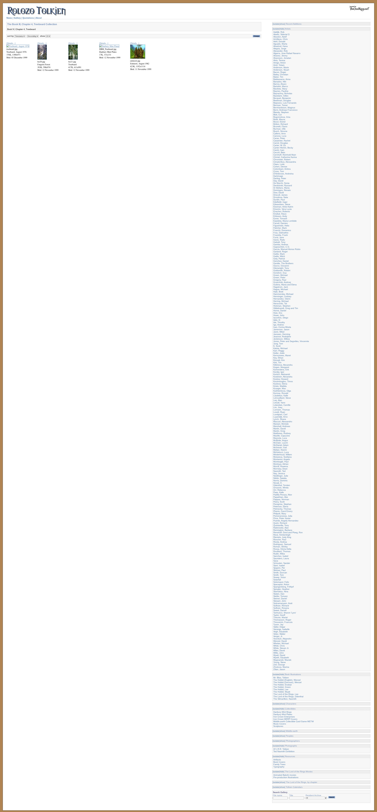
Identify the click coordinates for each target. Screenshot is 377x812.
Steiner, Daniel (280, 598)
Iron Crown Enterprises (284, 717)
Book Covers (279, 762)
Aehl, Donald (279, 41)
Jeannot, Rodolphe (282, 336)
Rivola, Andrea (280, 542)
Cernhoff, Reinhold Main (284, 155)
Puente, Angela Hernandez (285, 520)
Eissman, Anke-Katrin (283, 207)
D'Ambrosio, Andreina (283, 173)
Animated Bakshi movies (284, 775)
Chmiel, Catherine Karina (285, 157)
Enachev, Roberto (281, 211)
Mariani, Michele (281, 424)
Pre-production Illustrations (285, 777)
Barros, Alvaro (279, 84)
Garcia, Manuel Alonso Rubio (286, 249)
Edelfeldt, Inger (280, 202)
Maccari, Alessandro (282, 421)
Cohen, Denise (280, 166)
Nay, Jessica (279, 473)
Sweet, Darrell (279, 610)
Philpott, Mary (279, 513)
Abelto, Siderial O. (281, 34)
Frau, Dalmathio (280, 232)
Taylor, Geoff (279, 615)
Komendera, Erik (281, 369)
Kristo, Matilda (280, 386)
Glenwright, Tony (281, 268)
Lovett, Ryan (279, 412)
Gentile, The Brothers (283, 263)
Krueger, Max (279, 388)
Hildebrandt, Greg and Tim (285, 308)
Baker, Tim (278, 77)
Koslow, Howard (280, 379)
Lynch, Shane (279, 419)
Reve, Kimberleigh (281, 535)
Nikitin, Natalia (280, 478)
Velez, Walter (279, 634)
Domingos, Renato (282, 190)
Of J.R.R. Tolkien (281, 749)
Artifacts (277, 759)
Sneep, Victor (279, 577)
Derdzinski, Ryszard (282, 185)
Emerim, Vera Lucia (282, 209)
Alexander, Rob (280, 51)
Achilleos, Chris (280, 39)
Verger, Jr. (278, 636)
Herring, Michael (281, 301)
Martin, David (279, 428)
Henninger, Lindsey (282, 296)
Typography (278, 767)
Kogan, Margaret (281, 367)
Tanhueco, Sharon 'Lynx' (284, 613)
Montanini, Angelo (281, 459)
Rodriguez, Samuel (282, 544)
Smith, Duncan (280, 572)
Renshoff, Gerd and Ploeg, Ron (288, 532)
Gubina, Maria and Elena (285, 284)
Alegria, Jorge (279, 48)
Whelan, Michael (281, 643)
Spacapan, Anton (281, 584)
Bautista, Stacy (280, 88)
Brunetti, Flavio (280, 126)
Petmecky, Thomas (282, 509)
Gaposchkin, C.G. (281, 247)
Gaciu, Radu (279, 240)
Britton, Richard (280, 124)
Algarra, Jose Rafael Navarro (286, 53)
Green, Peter (279, 277)
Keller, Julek (279, 353)
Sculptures (278, 726)
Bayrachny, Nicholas (282, 93)
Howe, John (278, 315)
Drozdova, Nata (280, 197)
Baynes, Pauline (280, 91)
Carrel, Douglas (280, 143)
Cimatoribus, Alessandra (284, 162)
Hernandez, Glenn (281, 299)
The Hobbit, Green (282, 687)
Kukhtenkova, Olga (282, 391)
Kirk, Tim (277, 362)
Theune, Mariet (280, 617)
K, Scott (277, 346)
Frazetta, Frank (280, 235)
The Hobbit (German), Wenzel (287, 682)
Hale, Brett (278, 291)
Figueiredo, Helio (281, 225)
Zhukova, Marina (281, 667)
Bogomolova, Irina (281, 117)
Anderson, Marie (281, 67)
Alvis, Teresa (279, 60)
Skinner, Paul (279, 570)
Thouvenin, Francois (282, 622)
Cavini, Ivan (278, 150)
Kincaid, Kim (279, 360)
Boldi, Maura (279, 119)
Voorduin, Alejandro (282, 638)
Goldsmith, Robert (281, 270)
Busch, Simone (280, 131)
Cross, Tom (278, 171)
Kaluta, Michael (280, 348)
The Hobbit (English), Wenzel (287, 680)
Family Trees (279, 764)
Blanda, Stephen (281, 112)
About (38, 18)
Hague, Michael (280, 289)
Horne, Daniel (279, 310)
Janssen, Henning (281, 334)
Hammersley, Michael (283, 294)
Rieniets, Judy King (282, 537)
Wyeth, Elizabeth (281, 657)
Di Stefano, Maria (281, 188)
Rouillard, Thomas (281, 551)
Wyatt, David (279, 655)
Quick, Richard (280, 523)
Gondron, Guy (280, 273)
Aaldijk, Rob (278, 32)
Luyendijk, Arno (280, 417)
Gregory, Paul (279, 280)
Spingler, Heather (281, 589)
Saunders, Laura (281, 558)
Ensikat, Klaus (279, 214)
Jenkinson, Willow (281, 339)
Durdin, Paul (279, 199)
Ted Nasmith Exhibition (284, 751)
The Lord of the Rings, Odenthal (288, 696)
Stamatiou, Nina (280, 591)
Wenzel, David (280, 641)
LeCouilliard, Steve (282, 398)
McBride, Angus (280, 440)
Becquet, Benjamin (282, 98)
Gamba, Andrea (280, 244)
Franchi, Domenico (282, 230)
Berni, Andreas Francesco (285, 110)
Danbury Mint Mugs (282, 712)
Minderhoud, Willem (282, 454)
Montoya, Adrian (280, 464)
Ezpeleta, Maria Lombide (285, 221)
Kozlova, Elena (280, 384)
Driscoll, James (280, 195)
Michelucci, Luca (281, 452)
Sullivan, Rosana (281, 608)
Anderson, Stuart (281, 70)
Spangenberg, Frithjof (283, 587)
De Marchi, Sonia (281, 183)
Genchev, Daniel (281, 261)
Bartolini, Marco (280, 86)
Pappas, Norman (281, 499)
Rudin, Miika (279, 553)
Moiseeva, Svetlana (282, 457)
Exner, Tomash (280, 218)
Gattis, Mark (279, 254)
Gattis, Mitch (279, 256)
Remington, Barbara (282, 530)
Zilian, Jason (279, 669)
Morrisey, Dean (280, 469)
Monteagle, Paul (280, 461)
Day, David (278, 181)
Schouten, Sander (281, 563)
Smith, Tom (278, 575)
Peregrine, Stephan (282, 504)
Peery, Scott (279, 502)
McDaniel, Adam (280, 445)
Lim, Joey (277, 407)
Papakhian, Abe (280, 497)
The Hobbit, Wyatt (281, 692)
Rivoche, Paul (279, 539)
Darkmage (278, 176)
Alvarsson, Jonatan (282, 58)
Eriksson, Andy (280, 216)
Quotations (28, 18)
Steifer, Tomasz (280, 596)
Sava (275, 561)
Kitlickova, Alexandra (282, 365)
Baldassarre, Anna (281, 79)
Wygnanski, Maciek (282, 660)
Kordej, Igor (278, 372)
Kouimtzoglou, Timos (283, 381)
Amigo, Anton (279, 63)
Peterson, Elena (280, 506)
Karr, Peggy (278, 350)
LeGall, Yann (279, 402)
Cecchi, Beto (279, 152)
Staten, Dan (278, 594)
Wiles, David (279, 650)
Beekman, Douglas (282, 100)
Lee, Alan (277, 400)
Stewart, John (279, 601)
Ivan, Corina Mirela (282, 327)
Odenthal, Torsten (281, 485)
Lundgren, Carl (280, 414)
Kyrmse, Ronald (280, 393)
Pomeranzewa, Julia (282, 516)
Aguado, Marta (280, 44)
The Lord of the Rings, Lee (285, 694)
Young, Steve (279, 662)
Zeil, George (279, 664)
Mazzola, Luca (280, 438)
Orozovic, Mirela (280, 487)
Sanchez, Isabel (280, 556)
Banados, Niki (279, 81)
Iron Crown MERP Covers (285, 719)
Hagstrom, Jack (280, 287)
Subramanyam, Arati (282, 603)
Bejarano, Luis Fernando (284, 103)
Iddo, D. (277, 320)
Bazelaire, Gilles (280, 96)
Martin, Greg (279, 431)
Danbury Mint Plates (282, 714)
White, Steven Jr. (281, 648)
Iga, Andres (278, 325)
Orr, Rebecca (279, 490)
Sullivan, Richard (281, 605)
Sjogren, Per (279, 568)
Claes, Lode (279, 164)
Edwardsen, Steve (281, 204)
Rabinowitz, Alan (281, 528)
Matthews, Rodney (282, 433)
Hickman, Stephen (281, 306)
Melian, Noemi (280, 450)
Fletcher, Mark (280, 228)
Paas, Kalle (278, 492)
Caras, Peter (279, 138)
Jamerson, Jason (281, 329)
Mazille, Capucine (281, 435)
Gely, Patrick (279, 258)
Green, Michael (280, 275)
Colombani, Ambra (282, 169)
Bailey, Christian (280, 74)
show (282, 24)
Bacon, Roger (279, 72)
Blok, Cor (277, 114)
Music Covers (279, 724)
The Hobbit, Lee (280, 689)
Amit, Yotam (279, 65)
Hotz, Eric (277, 313)
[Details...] (10, 43)
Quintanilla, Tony (281, 525)
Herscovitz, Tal (280, 303)
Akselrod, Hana (280, 46)
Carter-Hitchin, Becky (283, 147)
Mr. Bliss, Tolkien (281, 677)
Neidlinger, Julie (280, 476)
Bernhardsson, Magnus (284, 107)
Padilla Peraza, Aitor (282, 494)
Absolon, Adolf (280, 37)
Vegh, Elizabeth (280, 631)
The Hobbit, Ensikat (282, 685)
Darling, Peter (279, 178)
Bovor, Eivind (279, 122)
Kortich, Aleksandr (281, 374)
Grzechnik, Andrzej (282, 282)
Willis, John (278, 653)
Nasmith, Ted (279, 471)
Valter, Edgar (279, 627)
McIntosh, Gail (280, 447)
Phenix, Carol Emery (282, 511)
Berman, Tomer (280, 105)
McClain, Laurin (280, 443)
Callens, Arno (279, 133)
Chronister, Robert (281, 159)
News (9, 18)
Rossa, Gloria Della (282, 549)
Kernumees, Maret (282, 355)
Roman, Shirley (280, 546)
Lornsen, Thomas (281, 410)
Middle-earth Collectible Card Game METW (293, 721)
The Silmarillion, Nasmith (284, 699)
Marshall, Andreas (281, 426)
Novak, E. (277, 483)
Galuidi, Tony (279, 242)
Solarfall (277, 579)
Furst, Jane (278, 237)
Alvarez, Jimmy (280, 55)
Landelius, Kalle (280, 395)
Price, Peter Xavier (282, 518)
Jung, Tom (278, 343)
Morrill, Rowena (280, 466)
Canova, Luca (279, 136)
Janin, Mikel (278, 332)
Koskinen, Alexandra (282, 376)
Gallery (17, 18)
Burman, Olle (279, 129)
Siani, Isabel (279, 565)
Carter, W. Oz (279, 145)
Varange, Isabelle (281, 629)
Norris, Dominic (280, 480)
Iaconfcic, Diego (280, 317)
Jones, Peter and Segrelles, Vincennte (291, 341)
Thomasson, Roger (282, 620)
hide (282, 29)
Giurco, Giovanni (281, 266)
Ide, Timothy (279, 322)
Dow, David (278, 192)
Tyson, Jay (278, 624)
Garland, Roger (280, 251)
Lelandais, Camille (281, 405)
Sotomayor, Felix (281, 582)
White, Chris (279, 646)
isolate (276, 24)
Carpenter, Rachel (281, 140)
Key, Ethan (278, 358)
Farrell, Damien (280, 223)
